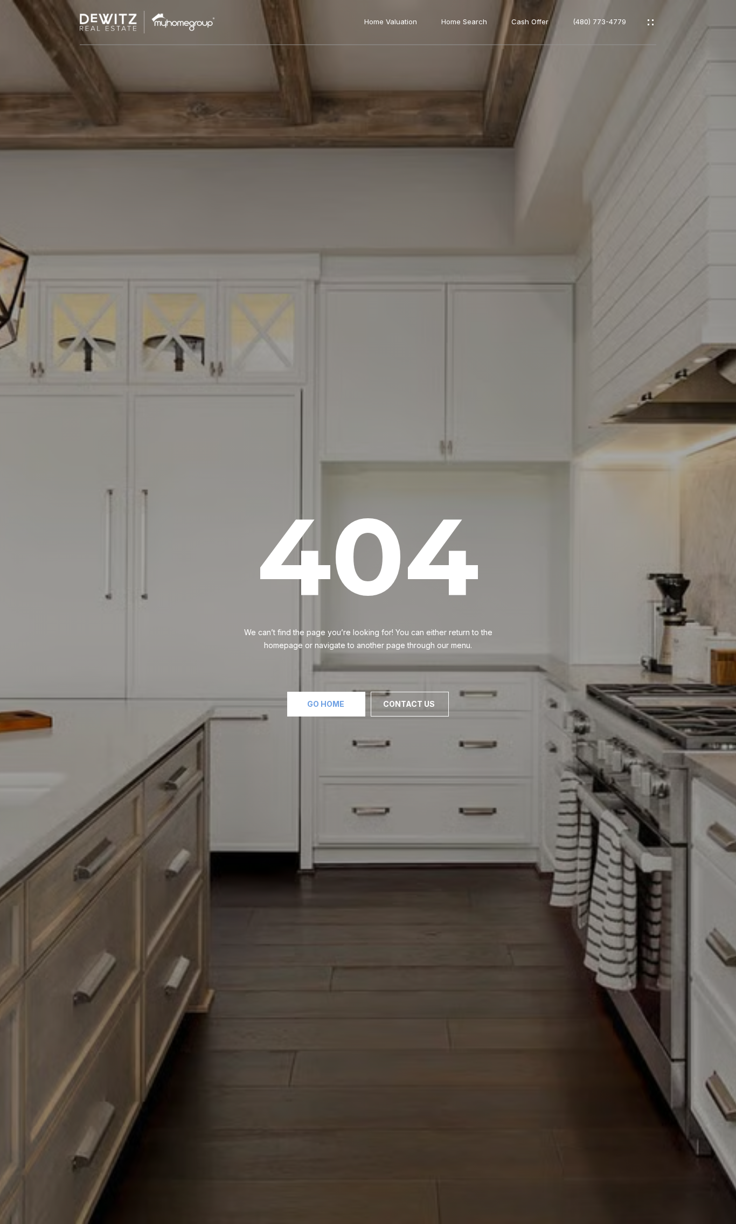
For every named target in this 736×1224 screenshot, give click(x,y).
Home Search (464, 22)
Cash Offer (529, 22)
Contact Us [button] (409, 703)
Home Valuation (390, 22)
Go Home (326, 703)
